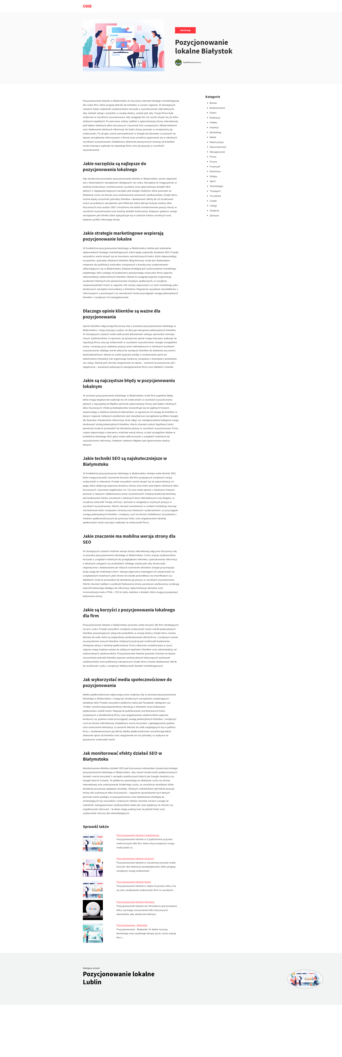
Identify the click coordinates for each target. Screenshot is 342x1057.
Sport (213, 181)
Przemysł (215, 166)
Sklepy (213, 176)
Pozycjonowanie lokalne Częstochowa (137, 835)
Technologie (216, 186)
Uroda (213, 200)
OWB (87, 6)
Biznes (213, 102)
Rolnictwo (215, 171)
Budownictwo (217, 107)
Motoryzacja (217, 142)
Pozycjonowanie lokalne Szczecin (135, 858)
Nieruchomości (218, 146)
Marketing (185, 30)
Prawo (213, 161)
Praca (213, 156)
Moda (213, 137)
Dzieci (213, 112)
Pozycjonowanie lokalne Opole (133, 881)
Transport (215, 191)
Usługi (213, 205)
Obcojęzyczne (217, 151)
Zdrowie (214, 215)
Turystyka (215, 195)
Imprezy (214, 127)
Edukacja (215, 117)
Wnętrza (214, 210)
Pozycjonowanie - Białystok (131, 925)
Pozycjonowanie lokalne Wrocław (135, 901)
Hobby (213, 122)
